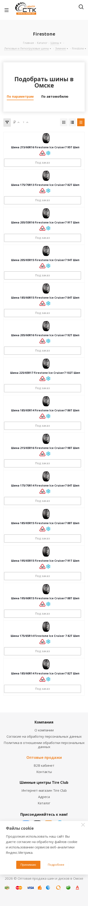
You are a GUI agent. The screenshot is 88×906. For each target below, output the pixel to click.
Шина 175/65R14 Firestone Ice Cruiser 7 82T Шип (45, 636)
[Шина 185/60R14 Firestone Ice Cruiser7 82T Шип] (46, 664)
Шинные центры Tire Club (44, 782)
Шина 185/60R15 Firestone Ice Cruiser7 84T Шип (45, 298)
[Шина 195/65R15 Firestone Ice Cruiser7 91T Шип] (46, 551)
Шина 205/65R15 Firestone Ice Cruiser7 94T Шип (45, 260)
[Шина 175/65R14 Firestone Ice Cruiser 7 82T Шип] (46, 626)
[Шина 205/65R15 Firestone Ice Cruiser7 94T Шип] (46, 251)
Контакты (44, 771)
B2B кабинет (44, 765)
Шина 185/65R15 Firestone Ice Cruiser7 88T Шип (45, 523)
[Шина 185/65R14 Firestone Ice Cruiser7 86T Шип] (46, 401)
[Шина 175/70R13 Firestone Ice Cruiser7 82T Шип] (46, 175)
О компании (44, 730)
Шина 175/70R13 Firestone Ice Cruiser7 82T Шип (45, 185)
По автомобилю (54, 96)
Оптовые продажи (44, 757)
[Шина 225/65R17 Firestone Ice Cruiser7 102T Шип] (46, 363)
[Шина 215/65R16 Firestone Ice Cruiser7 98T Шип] (46, 438)
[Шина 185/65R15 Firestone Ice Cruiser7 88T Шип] (46, 514)
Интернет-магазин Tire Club (44, 790)
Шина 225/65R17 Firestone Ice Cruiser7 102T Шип (45, 373)
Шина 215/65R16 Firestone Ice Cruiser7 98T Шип (45, 448)
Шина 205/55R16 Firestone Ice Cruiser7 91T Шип (45, 222)
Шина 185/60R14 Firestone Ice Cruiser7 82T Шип (45, 673)
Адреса (44, 796)
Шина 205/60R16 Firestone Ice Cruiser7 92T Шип (45, 335)
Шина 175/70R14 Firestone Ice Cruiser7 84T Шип (45, 485)
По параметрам (20, 96)
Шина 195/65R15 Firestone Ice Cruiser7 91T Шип (45, 561)
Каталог (44, 803)
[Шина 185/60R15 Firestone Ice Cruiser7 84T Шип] (46, 288)
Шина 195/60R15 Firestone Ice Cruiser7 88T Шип (45, 598)
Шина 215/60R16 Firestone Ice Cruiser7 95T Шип (45, 147)
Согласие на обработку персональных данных (44, 736)
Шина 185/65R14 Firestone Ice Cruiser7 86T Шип (45, 410)
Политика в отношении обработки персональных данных (44, 744)
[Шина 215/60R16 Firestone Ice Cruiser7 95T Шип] (46, 138)
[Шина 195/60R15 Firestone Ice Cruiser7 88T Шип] (46, 589)
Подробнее (56, 865)
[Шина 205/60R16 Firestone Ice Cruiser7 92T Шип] (46, 326)
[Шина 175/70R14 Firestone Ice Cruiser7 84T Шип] (46, 476)
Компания (44, 722)
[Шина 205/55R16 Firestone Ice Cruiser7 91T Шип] (46, 213)
